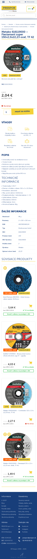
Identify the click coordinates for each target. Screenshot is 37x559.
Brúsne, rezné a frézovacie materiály (25, 24)
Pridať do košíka (22, 111)
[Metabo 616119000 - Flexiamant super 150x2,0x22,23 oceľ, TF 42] (17, 58)
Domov (4, 24)
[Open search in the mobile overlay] (18, 15)
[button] (3, 2)
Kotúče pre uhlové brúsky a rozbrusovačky (15, 26)
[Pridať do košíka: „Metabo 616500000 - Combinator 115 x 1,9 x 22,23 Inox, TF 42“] (31, 420)
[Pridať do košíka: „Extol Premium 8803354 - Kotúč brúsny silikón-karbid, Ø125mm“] (31, 306)
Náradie (11, 24)
